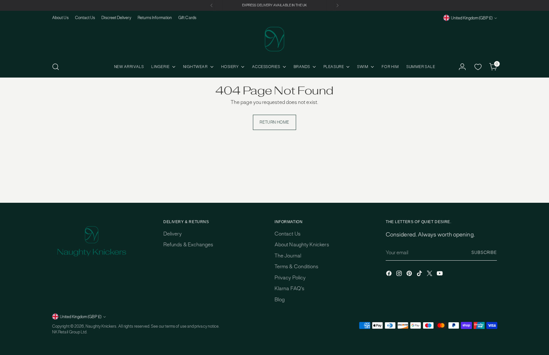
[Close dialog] (390, 131)
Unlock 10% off (212, 219)
